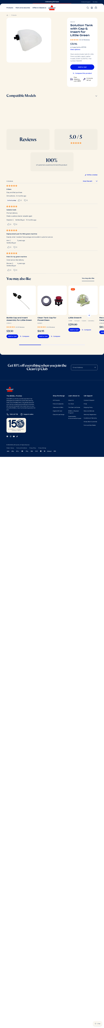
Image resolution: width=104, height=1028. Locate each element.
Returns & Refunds (89, 411)
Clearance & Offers (58, 407)
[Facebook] (7, 436)
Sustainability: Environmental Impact (74, 417)
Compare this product (83, 73)
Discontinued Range (58, 414)
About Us (71, 400)
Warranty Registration (90, 414)
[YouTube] (14, 436)
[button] (79, 40)
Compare (25, 336)
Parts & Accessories (58, 404)
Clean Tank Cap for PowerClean (46, 319)
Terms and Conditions (21, 448)
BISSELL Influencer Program (73, 412)
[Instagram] (10, 436)
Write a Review (91, 175)
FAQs (85, 404)
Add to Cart (82, 67)
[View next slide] (89, 315)
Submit (94, 367)
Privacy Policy (32, 448)
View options (75, 49)
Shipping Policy (88, 407)
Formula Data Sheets (90, 425)
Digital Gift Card (57, 411)
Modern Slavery (10, 448)
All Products (56, 400)
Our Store (95, 2)
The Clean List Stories (74, 407)
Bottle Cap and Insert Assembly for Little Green (19, 319)
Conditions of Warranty (90, 418)
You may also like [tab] (88, 278)
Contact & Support (85, 2)
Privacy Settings (42, 448)
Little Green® (75, 318)
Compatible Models (21, 96)
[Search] (87, 7)
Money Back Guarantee (90, 421)
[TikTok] (17, 436)
